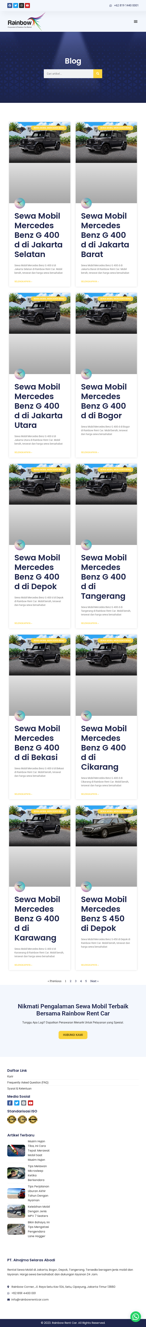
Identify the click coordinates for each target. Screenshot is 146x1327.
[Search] (97, 73)
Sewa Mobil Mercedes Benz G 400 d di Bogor (104, 401)
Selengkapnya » (23, 281)
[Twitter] (15, 5)
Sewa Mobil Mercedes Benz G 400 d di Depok (37, 572)
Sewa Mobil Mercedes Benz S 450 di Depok (104, 914)
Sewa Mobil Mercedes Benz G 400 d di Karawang (37, 918)
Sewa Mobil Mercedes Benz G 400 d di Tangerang (104, 577)
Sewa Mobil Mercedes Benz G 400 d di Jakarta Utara (38, 406)
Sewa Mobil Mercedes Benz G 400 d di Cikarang (104, 747)
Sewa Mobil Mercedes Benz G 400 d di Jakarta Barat (105, 235)
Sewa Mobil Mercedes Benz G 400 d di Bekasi (37, 743)
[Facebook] (9, 5)
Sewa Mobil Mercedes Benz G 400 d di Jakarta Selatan (38, 235)
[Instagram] (21, 5)
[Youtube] (27, 5)
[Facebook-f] (9, 1103)
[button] (136, 21)
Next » (94, 981)
